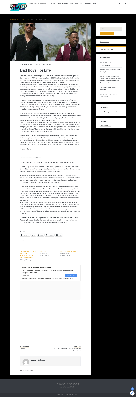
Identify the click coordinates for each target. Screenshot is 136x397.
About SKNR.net (62, 3)
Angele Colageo (46, 65)
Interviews (74, 3)
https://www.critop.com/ (68, 395)
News (81, 3)
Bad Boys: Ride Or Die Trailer (68, 251)
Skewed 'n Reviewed (68, 383)
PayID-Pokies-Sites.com (106, 49)
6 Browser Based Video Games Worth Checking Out (110, 70)
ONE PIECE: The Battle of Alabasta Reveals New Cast (109, 64)
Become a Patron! (104, 42)
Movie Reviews (23, 20)
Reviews (88, 3)
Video (95, 3)
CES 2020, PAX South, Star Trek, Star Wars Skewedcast (67, 350)
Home (53, 3)
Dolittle (22, 349)
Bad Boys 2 (43, 251)
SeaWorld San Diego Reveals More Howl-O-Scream (109, 95)
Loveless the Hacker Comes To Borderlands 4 (108, 88)
